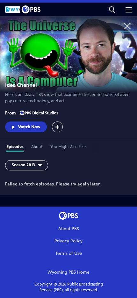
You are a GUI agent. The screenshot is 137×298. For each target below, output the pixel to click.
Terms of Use (68, 253)
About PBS (68, 228)
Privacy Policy (68, 241)
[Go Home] (127, 26)
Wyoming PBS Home (68, 272)
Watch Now (29, 126)
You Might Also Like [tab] (68, 146)
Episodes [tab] (15, 146)
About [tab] (37, 146)
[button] (112, 9)
